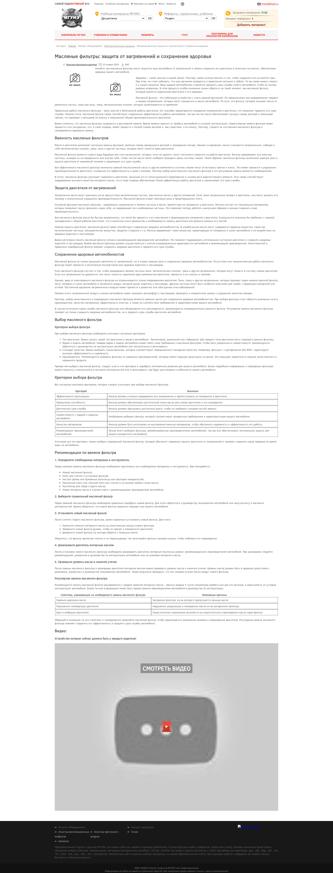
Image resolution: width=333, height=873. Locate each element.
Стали (134, 832)
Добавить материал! (251, 25)
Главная (98, 3)
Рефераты (147, 35)
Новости (171, 3)
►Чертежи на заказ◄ (144, 3)
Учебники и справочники (110, 35)
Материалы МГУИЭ (73, 35)
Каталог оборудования (72, 827)
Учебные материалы (117, 3)
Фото (161, 3)
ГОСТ (185, 35)
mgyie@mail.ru (270, 3)
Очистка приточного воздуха (81, 64)
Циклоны (64, 841)
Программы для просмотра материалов (222, 35)
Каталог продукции (142, 827)
